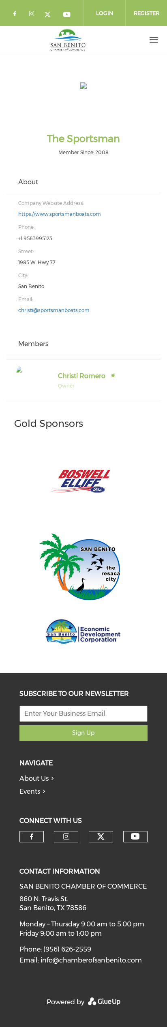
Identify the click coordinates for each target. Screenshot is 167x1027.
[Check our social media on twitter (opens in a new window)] (50, 15)
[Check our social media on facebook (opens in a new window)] (16, 15)
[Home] (68, 40)
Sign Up (83, 732)
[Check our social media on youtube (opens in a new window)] (67, 15)
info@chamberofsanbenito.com (91, 960)
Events (29, 791)
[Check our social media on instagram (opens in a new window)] (33, 15)
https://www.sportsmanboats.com (59, 214)
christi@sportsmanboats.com (54, 310)
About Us (34, 778)
